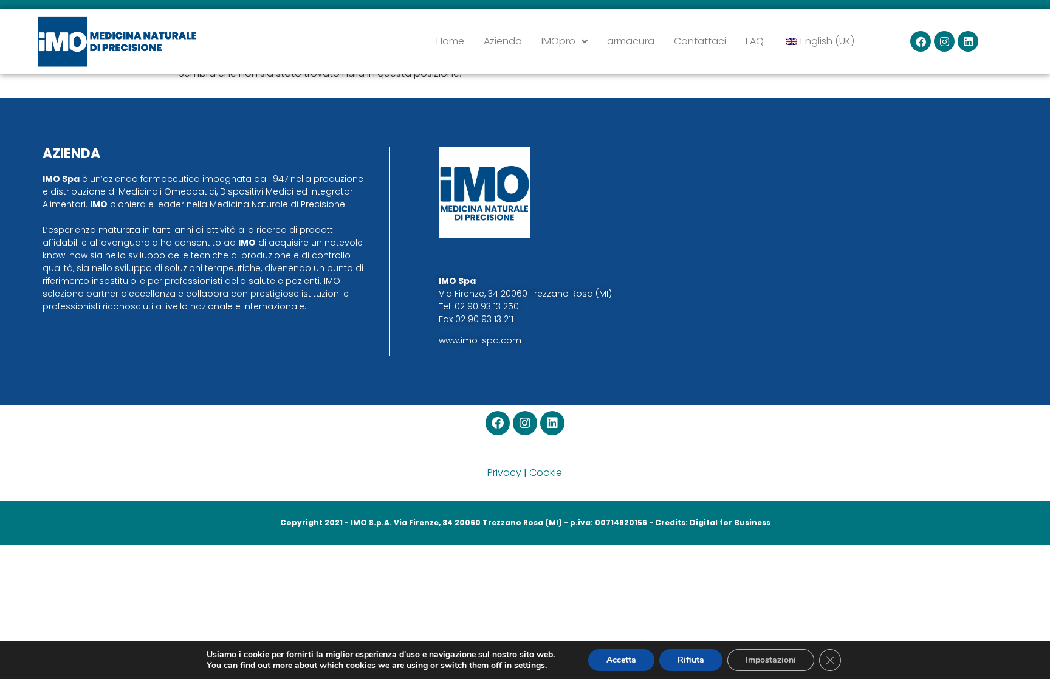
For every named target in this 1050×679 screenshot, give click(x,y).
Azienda (503, 41)
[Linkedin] (968, 41)
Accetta (621, 660)
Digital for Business (730, 522)
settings (529, 665)
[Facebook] (920, 41)
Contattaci (700, 41)
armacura (630, 41)
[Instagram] (944, 41)
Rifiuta (691, 660)
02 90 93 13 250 (487, 306)
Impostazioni (771, 660)
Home (450, 41)
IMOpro (558, 41)
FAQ (755, 41)
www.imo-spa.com (480, 340)
